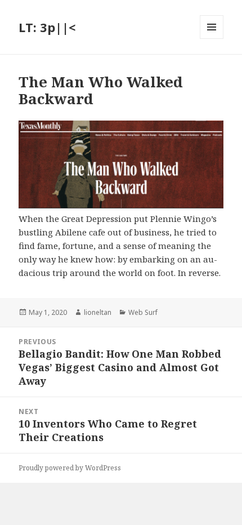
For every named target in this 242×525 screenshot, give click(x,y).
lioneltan (97, 312)
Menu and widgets (211, 38)
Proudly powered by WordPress (70, 468)
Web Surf (143, 312)
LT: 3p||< (47, 27)
